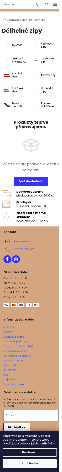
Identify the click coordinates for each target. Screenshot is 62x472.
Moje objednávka (13, 384)
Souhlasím (30, 463)
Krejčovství (9, 379)
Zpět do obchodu (31, 181)
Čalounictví (10, 365)
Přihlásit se (16, 427)
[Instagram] (16, 259)
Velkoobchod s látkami (17, 355)
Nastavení (30, 452)
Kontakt (8, 332)
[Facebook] (7, 259)
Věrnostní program (14, 360)
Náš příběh (9, 327)
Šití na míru (10, 370)
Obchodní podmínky (15, 341)
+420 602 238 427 (23, 249)
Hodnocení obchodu (15, 351)
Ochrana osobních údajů (18, 346)
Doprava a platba (13, 337)
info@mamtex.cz (22, 241)
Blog (5, 375)
